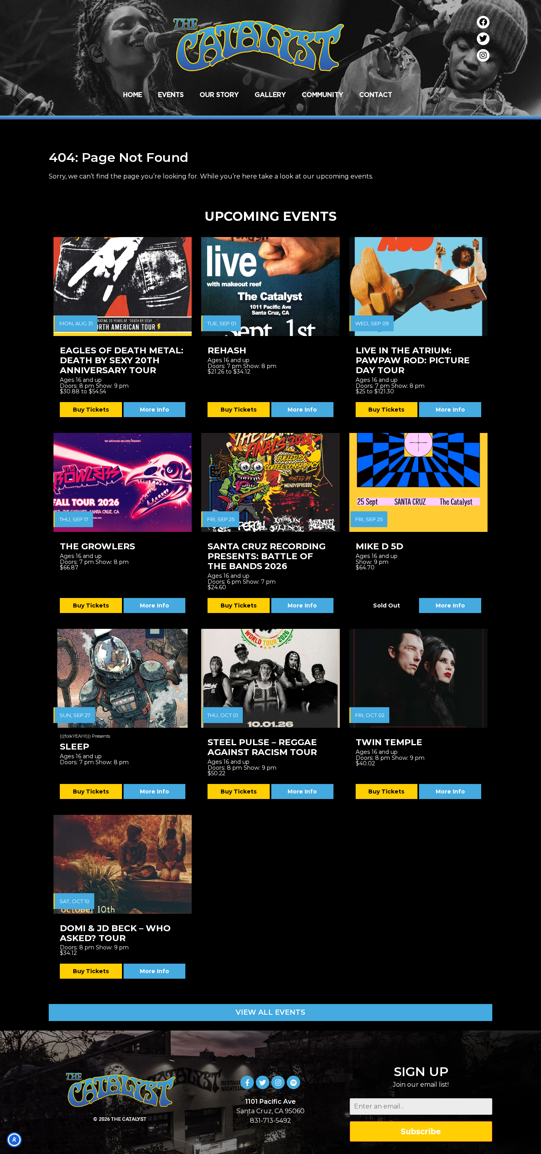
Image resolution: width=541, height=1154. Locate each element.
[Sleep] (122, 678)
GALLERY (270, 94)
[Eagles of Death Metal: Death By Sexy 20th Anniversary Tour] (122, 286)
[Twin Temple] (418, 678)
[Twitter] (483, 38)
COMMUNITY (322, 94)
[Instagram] (483, 55)
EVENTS (171, 94)
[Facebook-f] (247, 1082)
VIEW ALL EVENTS (270, 1012)
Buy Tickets (91, 409)
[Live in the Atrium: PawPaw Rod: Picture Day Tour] (418, 286)
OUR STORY (219, 94)
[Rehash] (270, 286)
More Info (154, 409)
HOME (132, 94)
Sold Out (386, 605)
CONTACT (375, 94)
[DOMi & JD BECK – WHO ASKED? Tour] (122, 864)
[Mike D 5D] (418, 482)
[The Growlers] (122, 482)
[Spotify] (293, 1082)
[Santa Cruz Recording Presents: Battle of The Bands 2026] (270, 482)
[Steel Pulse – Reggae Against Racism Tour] (270, 678)
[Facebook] (483, 22)
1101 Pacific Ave (270, 1101)
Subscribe (421, 1131)
